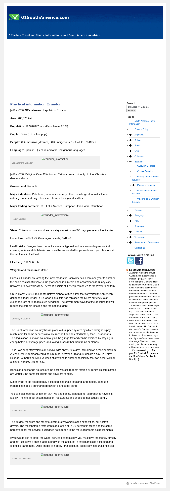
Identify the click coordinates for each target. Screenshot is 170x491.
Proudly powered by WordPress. (145, 483)
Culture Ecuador (145, 171)
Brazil (137, 145)
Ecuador (138, 161)
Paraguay (139, 215)
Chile (136, 151)
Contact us (139, 248)
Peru (136, 221)
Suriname (139, 226)
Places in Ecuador (146, 185)
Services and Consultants (146, 242)
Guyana (138, 210)
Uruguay (138, 232)
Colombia (138, 156)
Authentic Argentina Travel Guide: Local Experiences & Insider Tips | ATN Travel (142, 276)
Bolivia (137, 140)
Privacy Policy (141, 129)
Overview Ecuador (146, 166)
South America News (142, 269)
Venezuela (139, 237)
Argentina (138, 134)
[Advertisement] (85, 65)
